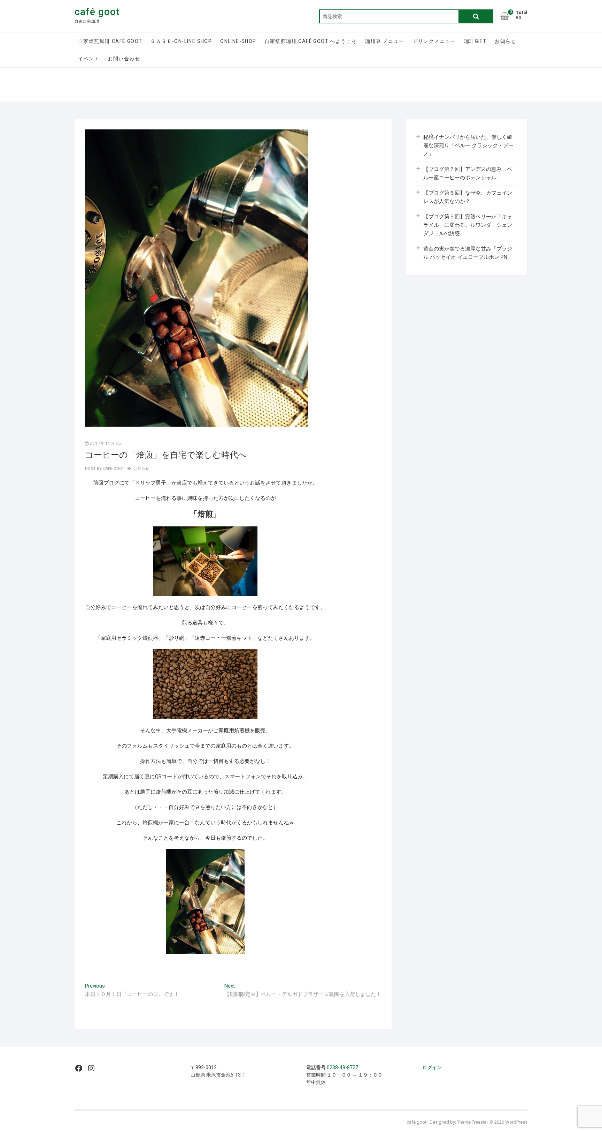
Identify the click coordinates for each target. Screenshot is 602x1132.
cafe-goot (113, 468)
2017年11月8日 (106, 443)
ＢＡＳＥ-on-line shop (181, 41)
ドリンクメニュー (434, 41)
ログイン (432, 1067)
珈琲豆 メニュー (384, 41)
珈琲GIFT (475, 41)
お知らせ (505, 41)
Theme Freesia (471, 1122)
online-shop (238, 41)
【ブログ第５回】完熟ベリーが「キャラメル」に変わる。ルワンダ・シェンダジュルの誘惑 (467, 225)
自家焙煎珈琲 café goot (110, 41)
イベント (89, 58)
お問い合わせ (124, 58)
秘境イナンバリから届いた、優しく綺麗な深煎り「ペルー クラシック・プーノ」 (468, 145)
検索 (475, 16)
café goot (97, 11)
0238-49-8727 (342, 1067)
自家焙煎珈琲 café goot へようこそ (311, 41)
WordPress (516, 1122)
